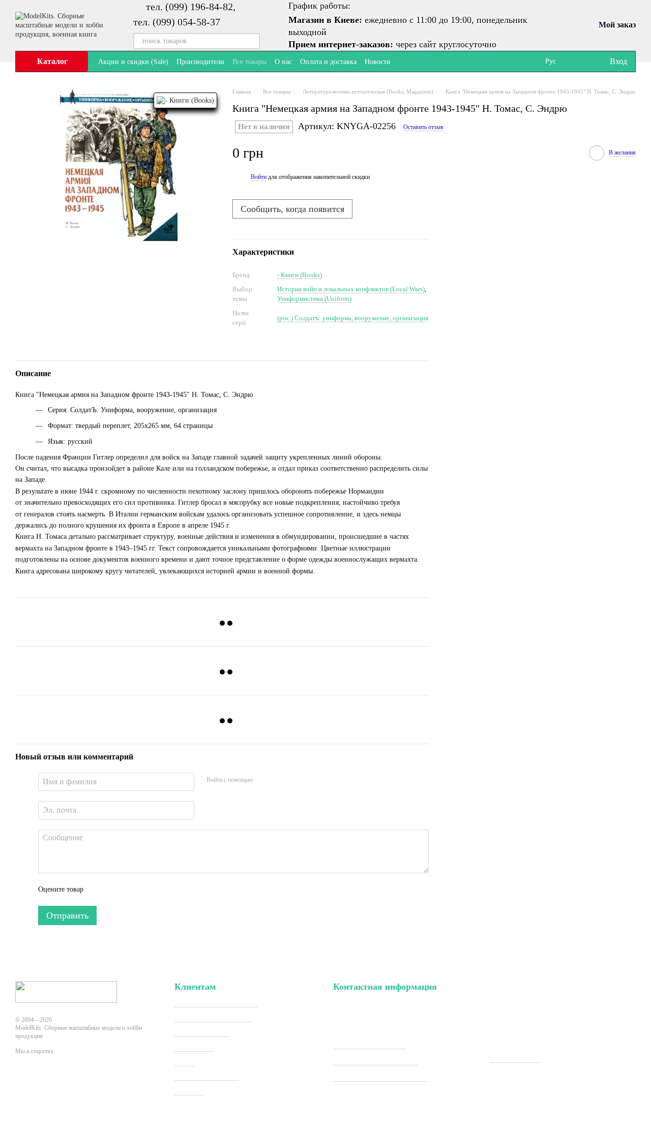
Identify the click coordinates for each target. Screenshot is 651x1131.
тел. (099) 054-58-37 (176, 21)
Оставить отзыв (423, 127)
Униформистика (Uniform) (314, 298)
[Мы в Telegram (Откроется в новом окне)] (417, 61)
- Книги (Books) (299, 275)
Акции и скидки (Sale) (133, 62)
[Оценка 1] (100, 889)
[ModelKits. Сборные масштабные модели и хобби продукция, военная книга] (66, 991)
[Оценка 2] (116, 889)
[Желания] (580, 61)
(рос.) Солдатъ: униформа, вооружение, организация (352, 318)
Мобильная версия (57, 1088)
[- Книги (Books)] (185, 100)
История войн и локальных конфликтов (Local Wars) (351, 289)
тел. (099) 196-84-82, (190, 6)
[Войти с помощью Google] (280, 780)
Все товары (249, 62)
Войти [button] (259, 176)
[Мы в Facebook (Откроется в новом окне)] (405, 61)
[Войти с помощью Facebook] (264, 780)
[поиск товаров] (252, 41)
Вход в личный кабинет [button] (215, 1002)
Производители (200, 62)
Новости (378, 62)
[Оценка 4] (149, 889)
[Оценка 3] (133, 889)
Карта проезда (514, 1058)
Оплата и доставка (328, 62)
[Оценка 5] (165, 889)
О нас (283, 62)
